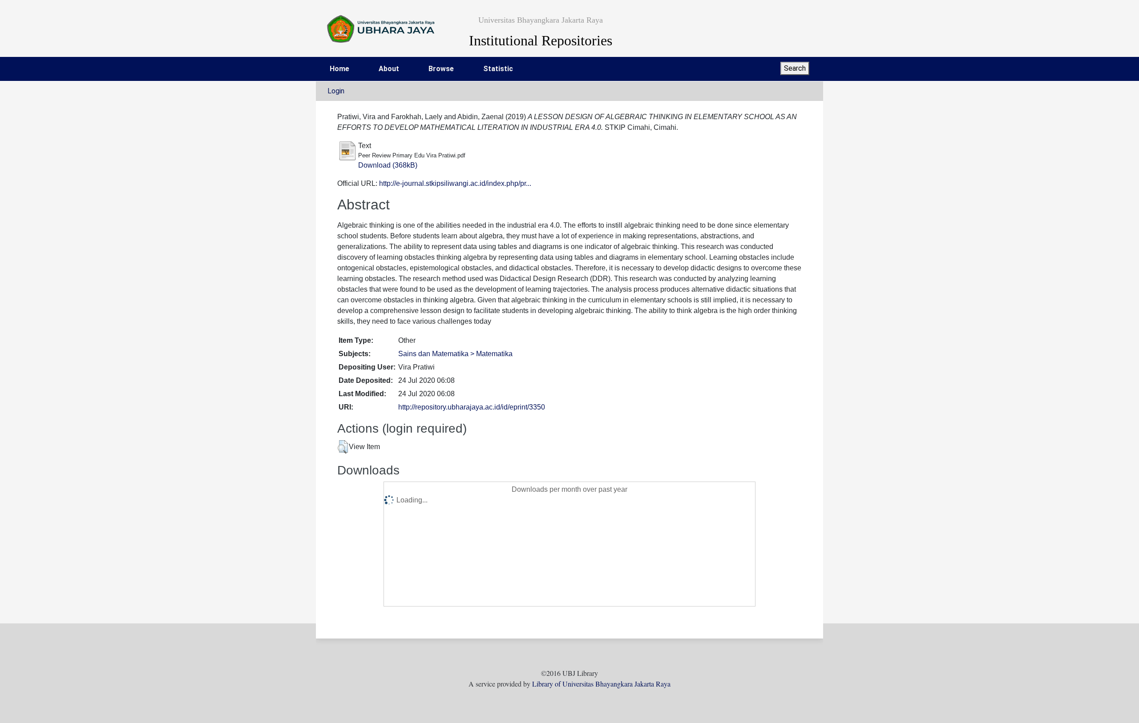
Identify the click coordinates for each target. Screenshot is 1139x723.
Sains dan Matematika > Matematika (455, 353)
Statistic (498, 68)
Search (795, 68)
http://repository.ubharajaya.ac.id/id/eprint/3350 (471, 407)
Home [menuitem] (339, 68)
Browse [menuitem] (441, 68)
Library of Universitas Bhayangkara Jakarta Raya (601, 683)
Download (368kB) (387, 165)
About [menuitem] (389, 68)
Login (335, 91)
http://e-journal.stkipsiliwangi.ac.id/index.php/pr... (455, 183)
